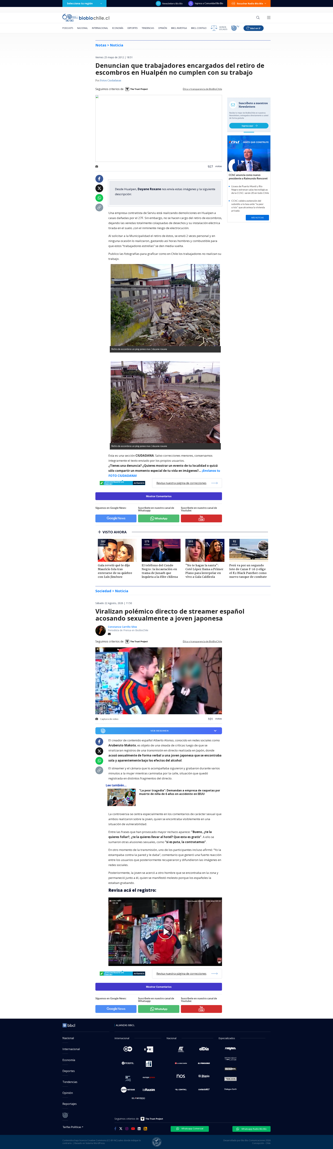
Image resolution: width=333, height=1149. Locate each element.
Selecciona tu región (80, 3)
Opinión (162, 28)
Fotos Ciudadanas (110, 81)
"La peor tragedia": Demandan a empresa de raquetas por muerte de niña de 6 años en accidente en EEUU (179, 792)
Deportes (132, 28)
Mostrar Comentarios (159, 496)
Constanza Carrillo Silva (122, 626)
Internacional (100, 28)
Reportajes (69, 1104)
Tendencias (148, 28)
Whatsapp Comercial (192, 1128)
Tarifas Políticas (72, 1126)
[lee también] (122, 797)
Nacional (82, 28)
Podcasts (67, 28)
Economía (117, 28)
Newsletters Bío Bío (172, 3)
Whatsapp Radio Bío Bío (254, 1128)
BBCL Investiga (179, 28)
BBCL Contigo (199, 28)
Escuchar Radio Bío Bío (250, 3)
